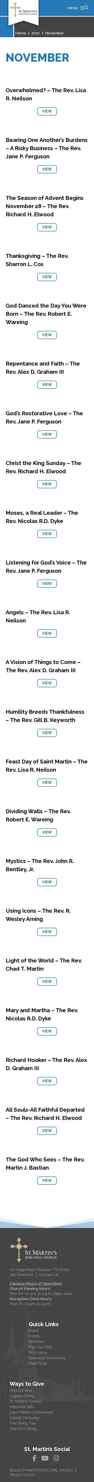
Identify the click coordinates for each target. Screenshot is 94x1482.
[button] (77, 8)
